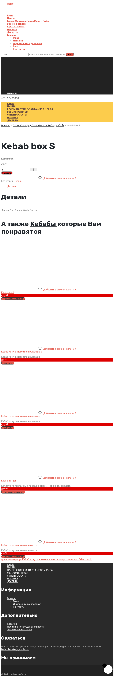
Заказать (6, 173)
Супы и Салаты (15, 26)
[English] (8, 58)
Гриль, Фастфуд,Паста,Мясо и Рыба (28, 21)
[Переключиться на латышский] (8, 12)
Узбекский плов (16, 24)
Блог (15, 46)
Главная (11, 35)
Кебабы (60, 125)
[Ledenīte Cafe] (57, 74)
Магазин (18, 40)
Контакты (19, 49)
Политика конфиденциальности (26, 626)
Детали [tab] (11, 186)
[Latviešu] (5, 58)
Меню (10, 3)
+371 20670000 (10, 98)
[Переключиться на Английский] (15, 12)
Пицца (11, 18)
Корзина (12, 623)
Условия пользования (19, 629)
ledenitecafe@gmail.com (15, 649)
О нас (16, 38)
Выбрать (8, 363)
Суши (10, 15)
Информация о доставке (27, 43)
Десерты (12, 32)
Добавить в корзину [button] (13, 299)
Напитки (12, 29)
